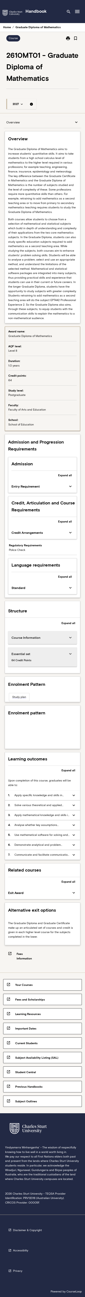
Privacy (17, 1270)
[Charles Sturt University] (12, 13)
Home (7, 27)
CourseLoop (74, 1291)
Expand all (65, 475)
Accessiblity (20, 1250)
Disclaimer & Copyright (27, 1230)
